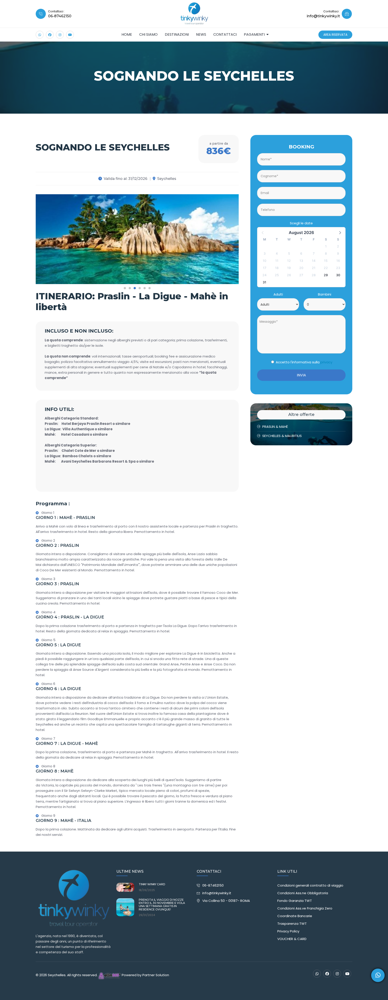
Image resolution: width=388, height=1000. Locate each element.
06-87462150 (59, 16)
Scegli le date (301, 223)
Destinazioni (177, 34)
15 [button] (326, 261)
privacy (326, 362)
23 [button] (338, 268)
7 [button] (314, 253)
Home (126, 34)
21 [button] (313, 268)
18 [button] (277, 268)
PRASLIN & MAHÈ (275, 426)
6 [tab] (149, 288)
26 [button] (289, 275)
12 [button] (289, 261)
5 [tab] (144, 288)
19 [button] (289, 268)
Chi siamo (148, 34)
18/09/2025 (147, 890)
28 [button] (314, 275)
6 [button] (301, 253)
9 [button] (338, 253)
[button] (339, 232)
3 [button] (265, 253)
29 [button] (326, 275)
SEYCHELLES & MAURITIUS (282, 435)
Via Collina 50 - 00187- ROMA (226, 900)
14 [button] (313, 261)
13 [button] (301, 261)
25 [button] (277, 275)
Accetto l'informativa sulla (304, 362)
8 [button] (326, 253)
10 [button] (264, 261)
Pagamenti (254, 34)
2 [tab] (130, 288)
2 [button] (338, 246)
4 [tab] (140, 288)
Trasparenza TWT (292, 923)
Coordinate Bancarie (294, 916)
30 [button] (338, 275)
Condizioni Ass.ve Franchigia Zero (304, 908)
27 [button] (301, 275)
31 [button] (264, 282)
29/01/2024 (147, 915)
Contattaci (225, 34)
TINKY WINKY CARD (152, 884)
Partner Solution (155, 975)
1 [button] (326, 246)
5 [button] (289, 253)
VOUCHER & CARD (291, 938)
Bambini (324, 294)
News (201, 34)
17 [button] (264, 268)
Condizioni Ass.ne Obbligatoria (302, 893)
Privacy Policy (288, 931)
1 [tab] (125, 288)
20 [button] (301, 268)
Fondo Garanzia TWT (294, 900)
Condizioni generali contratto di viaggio (310, 885)
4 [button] (277, 253)
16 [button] (338, 261)
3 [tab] (135, 288)
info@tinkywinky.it (216, 893)
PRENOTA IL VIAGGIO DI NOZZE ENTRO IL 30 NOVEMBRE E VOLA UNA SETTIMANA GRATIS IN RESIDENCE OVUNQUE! (162, 904)
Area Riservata (335, 34)
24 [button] (264, 275)
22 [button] (326, 268)
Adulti (278, 294)
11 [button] (276, 261)
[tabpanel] (137, 239)
